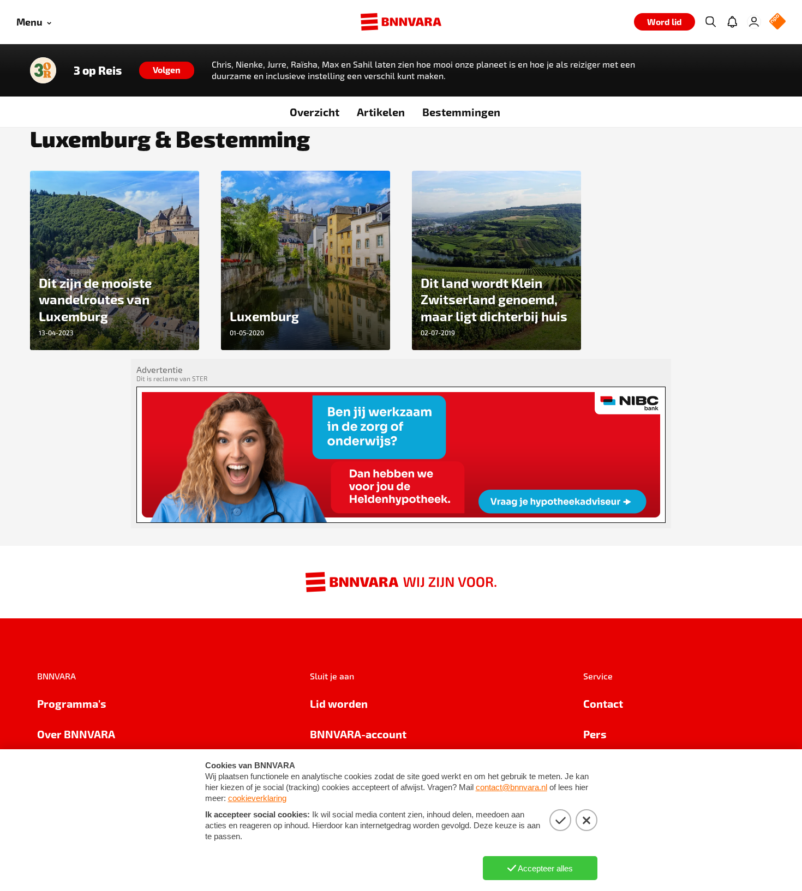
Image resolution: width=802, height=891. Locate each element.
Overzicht (314, 111)
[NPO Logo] (777, 22)
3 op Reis (98, 70)
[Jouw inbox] (732, 22)
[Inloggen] (754, 21)
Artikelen (381, 111)
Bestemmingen (461, 111)
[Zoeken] (710, 21)
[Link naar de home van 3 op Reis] (43, 70)
